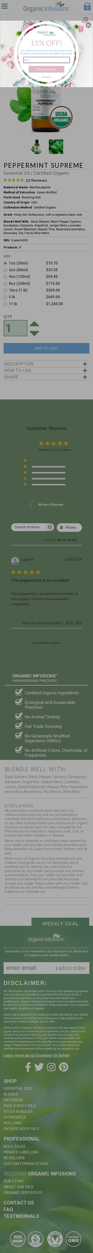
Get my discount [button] (46, 69)
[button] (88, 25)
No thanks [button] (46, 76)
